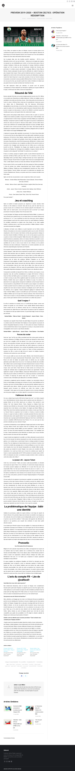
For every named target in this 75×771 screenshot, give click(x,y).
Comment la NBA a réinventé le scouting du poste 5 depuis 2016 (17, 709)
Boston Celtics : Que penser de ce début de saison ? (35, 650)
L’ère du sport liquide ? (38, 720)
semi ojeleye (24, 667)
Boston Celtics (12, 664)
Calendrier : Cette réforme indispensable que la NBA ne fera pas (17, 723)
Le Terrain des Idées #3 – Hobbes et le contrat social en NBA (39, 710)
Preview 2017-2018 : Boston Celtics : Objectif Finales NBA (22, 650)
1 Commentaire (39, 662)
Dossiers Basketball (13, 662)
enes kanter (31, 664)
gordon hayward (37, 664)
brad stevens (18, 664)
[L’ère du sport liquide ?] (53, 31)
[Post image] (8, 708)
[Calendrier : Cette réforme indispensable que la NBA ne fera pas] (53, 37)
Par (22, 662)
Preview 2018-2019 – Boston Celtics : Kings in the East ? (9, 650)
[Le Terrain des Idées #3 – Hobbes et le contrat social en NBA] (53, 45)
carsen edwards (25, 664)
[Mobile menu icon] (73, 6)
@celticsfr (24, 579)
